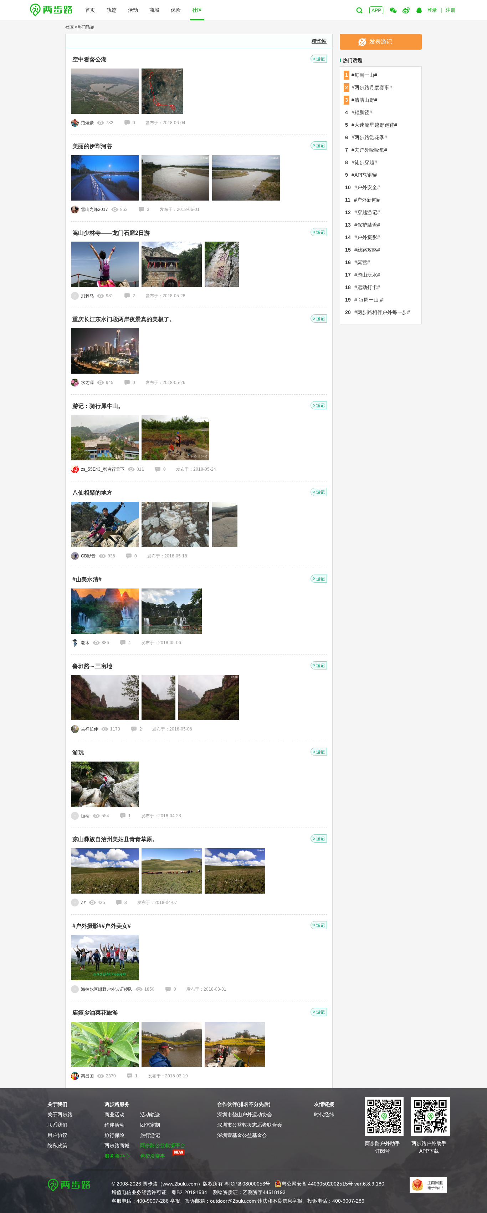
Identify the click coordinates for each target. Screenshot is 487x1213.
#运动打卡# (362, 287)
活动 (133, 10)
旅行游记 (150, 1135)
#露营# (357, 262)
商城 (154, 10)
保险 (176, 10)
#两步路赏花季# (366, 137)
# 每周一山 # (364, 300)
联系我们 (57, 1125)
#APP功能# (361, 175)
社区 (197, 10)
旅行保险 (114, 1135)
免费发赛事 (152, 1156)
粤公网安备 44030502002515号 (317, 1184)
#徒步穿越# (361, 162)
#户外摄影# (362, 237)
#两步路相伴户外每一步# (377, 312)
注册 (451, 10)
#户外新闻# (362, 200)
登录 (432, 10)
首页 (90, 10)
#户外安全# (362, 187)
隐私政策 (57, 1145)
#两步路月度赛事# (368, 87)
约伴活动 (114, 1125)
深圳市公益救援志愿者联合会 (249, 1125)
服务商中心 (116, 1156)
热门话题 (85, 27)
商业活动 (114, 1114)
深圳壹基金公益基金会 (242, 1135)
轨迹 (112, 10)
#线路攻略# (362, 250)
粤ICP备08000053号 (247, 1184)
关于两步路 (59, 1114)
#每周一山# (361, 75)
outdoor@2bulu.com (233, 1201)
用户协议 (57, 1135)
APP (376, 10)
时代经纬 (324, 1114)
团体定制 (150, 1125)
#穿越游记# (362, 212)
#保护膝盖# (362, 225)
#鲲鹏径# (358, 112)
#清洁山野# (361, 100)
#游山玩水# (362, 275)
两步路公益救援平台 (162, 1145)
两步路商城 (116, 1145)
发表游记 (380, 42)
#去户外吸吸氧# (366, 150)
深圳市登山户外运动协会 (244, 1114)
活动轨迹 (150, 1114)
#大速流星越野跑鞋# (371, 125)
